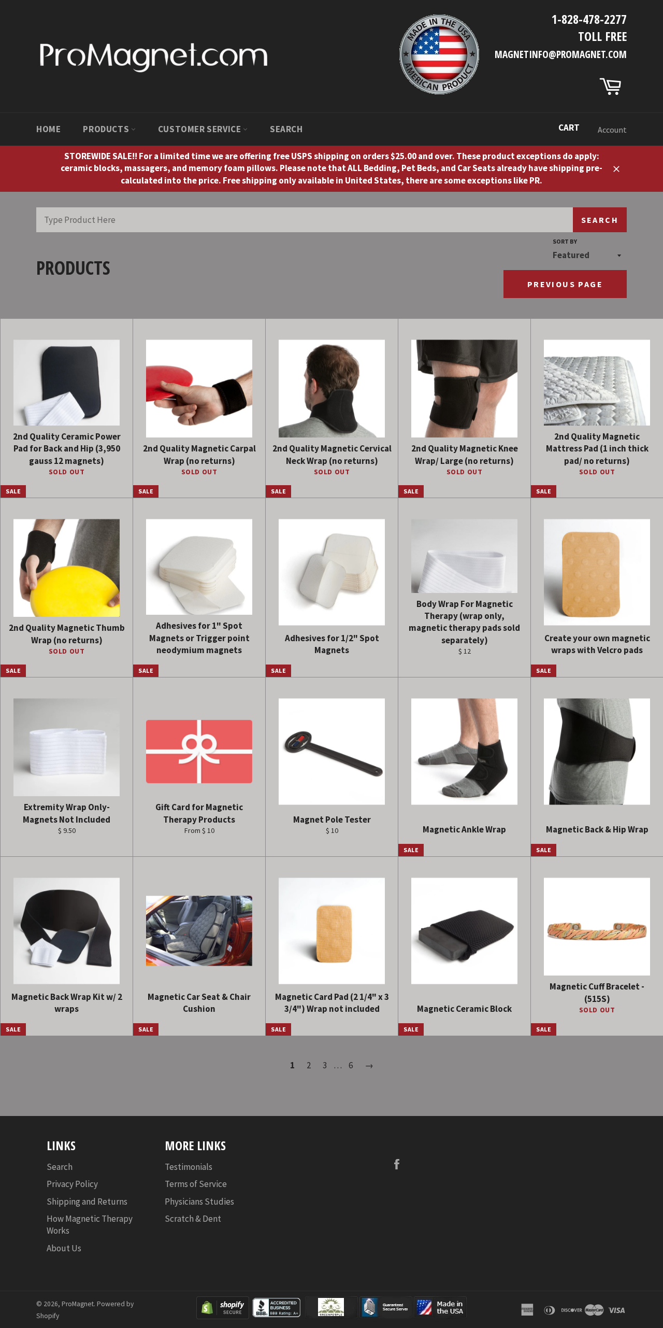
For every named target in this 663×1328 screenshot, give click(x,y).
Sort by (565, 241)
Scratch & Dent (193, 1218)
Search (286, 129)
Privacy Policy (72, 1184)
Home (48, 129)
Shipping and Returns (87, 1201)
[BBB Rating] (277, 1316)
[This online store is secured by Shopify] (222, 1316)
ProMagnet (78, 1303)
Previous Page (565, 284)
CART (569, 127)
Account (612, 129)
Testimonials (188, 1166)
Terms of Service (196, 1184)
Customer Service (200, 129)
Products (107, 129)
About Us (64, 1248)
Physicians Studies (199, 1201)
